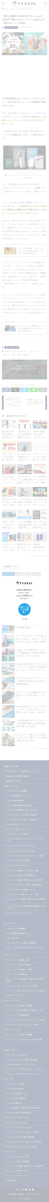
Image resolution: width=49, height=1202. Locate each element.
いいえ (24, 619)
